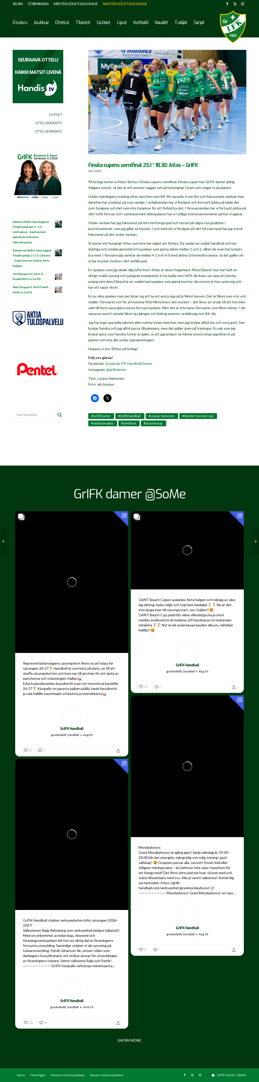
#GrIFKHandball (129, 416)
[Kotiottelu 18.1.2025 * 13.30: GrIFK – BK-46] (4, 541)
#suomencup (153, 423)
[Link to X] (235, 4)
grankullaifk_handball (65, 735)
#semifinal (128, 423)
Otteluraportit (48, 123)
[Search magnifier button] (59, 414)
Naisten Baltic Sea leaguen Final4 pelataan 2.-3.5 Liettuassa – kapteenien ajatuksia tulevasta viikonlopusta (31, 232)
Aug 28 (88, 735)
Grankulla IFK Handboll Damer (128, 363)
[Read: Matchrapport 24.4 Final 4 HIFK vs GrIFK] (58, 289)
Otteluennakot (48, 131)
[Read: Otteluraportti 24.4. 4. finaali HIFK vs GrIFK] (58, 276)
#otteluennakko (102, 423)
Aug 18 (203, 934)
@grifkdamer (116, 369)
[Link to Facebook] (227, 4)
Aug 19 (203, 671)
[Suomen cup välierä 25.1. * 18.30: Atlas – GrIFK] (255, 541)
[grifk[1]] (233, 26)
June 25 (88, 1007)
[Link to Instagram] (242, 4)
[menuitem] (19, 4)
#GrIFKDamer (101, 416)
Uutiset (55, 115)
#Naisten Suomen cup (197, 416)
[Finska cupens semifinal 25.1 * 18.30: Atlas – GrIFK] (167, 104)
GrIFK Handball (71, 728)
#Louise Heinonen (161, 416)
